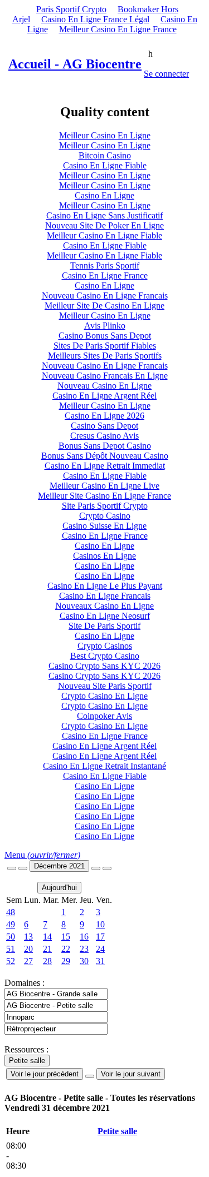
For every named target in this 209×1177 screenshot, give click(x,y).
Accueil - (75, 64)
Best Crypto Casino (104, 655)
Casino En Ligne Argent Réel (104, 395)
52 (10, 961)
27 (28, 961)
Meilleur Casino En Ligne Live (104, 485)
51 (10, 948)
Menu (42, 855)
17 (100, 936)
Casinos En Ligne (104, 555)
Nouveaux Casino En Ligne (104, 605)
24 (100, 948)
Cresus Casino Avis (104, 435)
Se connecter (166, 73)
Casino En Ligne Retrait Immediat (105, 465)
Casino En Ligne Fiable (105, 165)
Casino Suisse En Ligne (104, 525)
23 (84, 948)
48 (10, 912)
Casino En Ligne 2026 (104, 415)
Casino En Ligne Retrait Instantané (104, 766)
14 (47, 936)
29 (65, 961)
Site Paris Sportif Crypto (105, 505)
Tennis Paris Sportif (104, 265)
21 (47, 948)
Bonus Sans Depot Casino (105, 445)
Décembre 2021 (59, 866)
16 (84, 936)
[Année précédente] (11, 868)
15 (65, 936)
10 (100, 924)
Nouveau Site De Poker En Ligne (104, 225)
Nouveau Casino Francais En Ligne (105, 375)
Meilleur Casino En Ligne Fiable (104, 235)
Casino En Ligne (104, 195)
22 (65, 948)
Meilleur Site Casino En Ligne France (104, 495)
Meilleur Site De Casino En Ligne (104, 305)
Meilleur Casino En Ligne (104, 135)
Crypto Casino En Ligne (104, 696)
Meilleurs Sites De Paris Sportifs (105, 355)
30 (84, 961)
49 (10, 924)
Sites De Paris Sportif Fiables (105, 345)
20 (28, 948)
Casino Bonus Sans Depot (105, 335)
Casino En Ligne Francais (104, 595)
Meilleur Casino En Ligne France (118, 29)
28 (47, 961)
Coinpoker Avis (104, 716)
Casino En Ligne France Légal (95, 19)
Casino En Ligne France (105, 275)
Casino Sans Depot (104, 425)
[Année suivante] (107, 868)
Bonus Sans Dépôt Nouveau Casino (104, 455)
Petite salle (117, 1131)
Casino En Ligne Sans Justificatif (104, 215)
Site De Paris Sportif (104, 625)
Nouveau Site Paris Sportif (105, 686)
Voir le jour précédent (45, 1074)
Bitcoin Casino (105, 155)
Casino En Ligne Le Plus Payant (104, 585)
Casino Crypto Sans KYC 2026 (104, 666)
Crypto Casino (104, 515)
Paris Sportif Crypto (71, 9)
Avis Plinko (104, 325)
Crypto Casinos (104, 645)
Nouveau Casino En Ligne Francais (105, 295)
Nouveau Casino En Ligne (104, 385)
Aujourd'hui (59, 887)
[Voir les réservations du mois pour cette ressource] (22, 868)
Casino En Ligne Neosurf (105, 615)
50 (10, 936)
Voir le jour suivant (131, 1074)
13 (28, 936)
